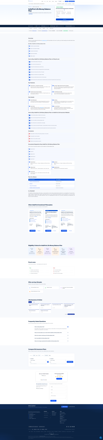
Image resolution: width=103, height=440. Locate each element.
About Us (32, 431)
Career (35, 431)
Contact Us (42, 431)
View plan (39, 230)
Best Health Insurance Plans (63, 414)
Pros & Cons (35, 28)
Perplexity (70, 3)
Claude (66, 3)
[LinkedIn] (74, 426)
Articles (53, 1)
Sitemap (45, 431)
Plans (49, 355)
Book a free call (72, 1)
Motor (50, 1)
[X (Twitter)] (68, 426)
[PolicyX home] (31, 1)
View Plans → (65, 19)
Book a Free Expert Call (65, 21)
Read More (35, 216)
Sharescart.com (64, 431)
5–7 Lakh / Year (58, 13)
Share (73, 3)
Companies (46, 355)
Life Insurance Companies (63, 419)
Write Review (56, 431)
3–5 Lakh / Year (63, 13)
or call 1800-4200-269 (71, 406)
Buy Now (67, 1)
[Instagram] (70, 426)
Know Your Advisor (69, 431)
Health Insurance (54, 412)
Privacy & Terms (49, 431)
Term (47, 1)
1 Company (32, 358)
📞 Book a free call (32, 230)
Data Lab (53, 431)
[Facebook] (67, 426)
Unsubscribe (59, 431)
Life (45, 1)
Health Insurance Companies (62, 416)
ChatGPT (63, 3)
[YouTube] (72, 426)
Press (29, 431)
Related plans (51, 28)
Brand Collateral (38, 431)
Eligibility (44, 28)
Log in (63, 1)
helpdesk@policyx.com (32, 414)
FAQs (47, 28)
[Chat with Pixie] (100, 437)
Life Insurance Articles (71, 314)
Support (56, 1)
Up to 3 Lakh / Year (68, 13)
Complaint (73, 431)
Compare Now (70, 361)
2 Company (52, 358)
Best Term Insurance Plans (62, 421)
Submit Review (59, 378)
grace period (41, 107)
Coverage (40, 28)
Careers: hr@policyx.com (32, 418)
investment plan (44, 40)
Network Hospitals (62, 412)
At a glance (30, 28)
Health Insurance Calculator (62, 418)
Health (43, 1)
